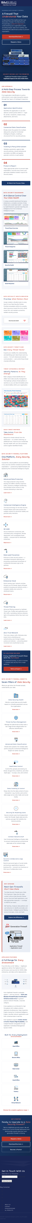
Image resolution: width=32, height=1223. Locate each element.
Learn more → (8, 492)
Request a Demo (16, 42)
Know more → (8, 516)
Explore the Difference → (16, 917)
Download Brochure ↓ (16, 36)
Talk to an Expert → (16, 669)
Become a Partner (16, 1149)
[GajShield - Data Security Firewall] (8, 3)
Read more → (7, 542)
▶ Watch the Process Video (16, 183)
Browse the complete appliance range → (16, 1110)
